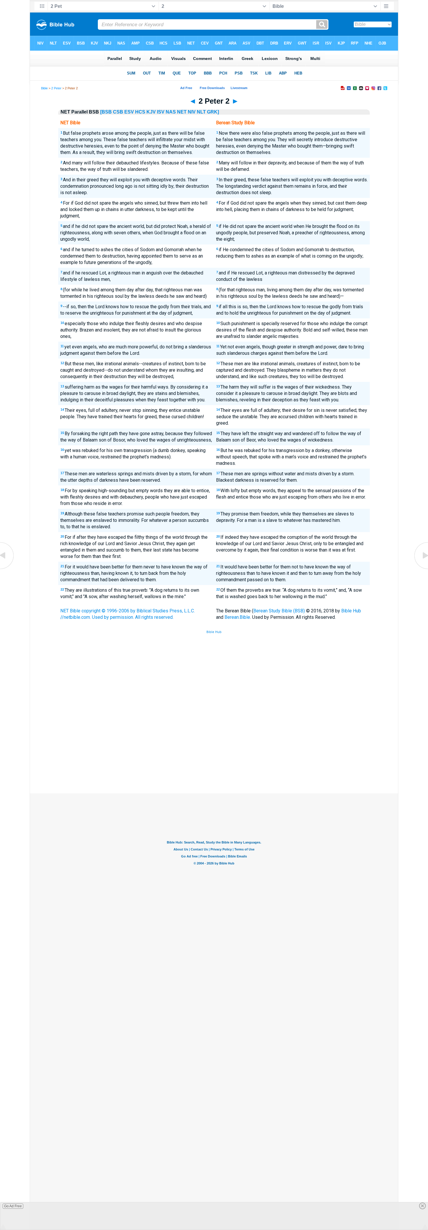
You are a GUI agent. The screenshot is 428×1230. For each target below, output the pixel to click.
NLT (201, 111)
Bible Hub (351, 611)
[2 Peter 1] (7, 568)
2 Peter (56, 88)
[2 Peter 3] (420, 568)
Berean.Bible (237, 617)
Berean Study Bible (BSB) (279, 611)
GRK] (213, 111)
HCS (140, 111)
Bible (44, 88)
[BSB (106, 111)
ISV (161, 111)
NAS (171, 111)
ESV (129, 111)
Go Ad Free (13, 1206)
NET (182, 111)
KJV (151, 111)
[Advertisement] (214, 751)
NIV (192, 111)
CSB (118, 111)
